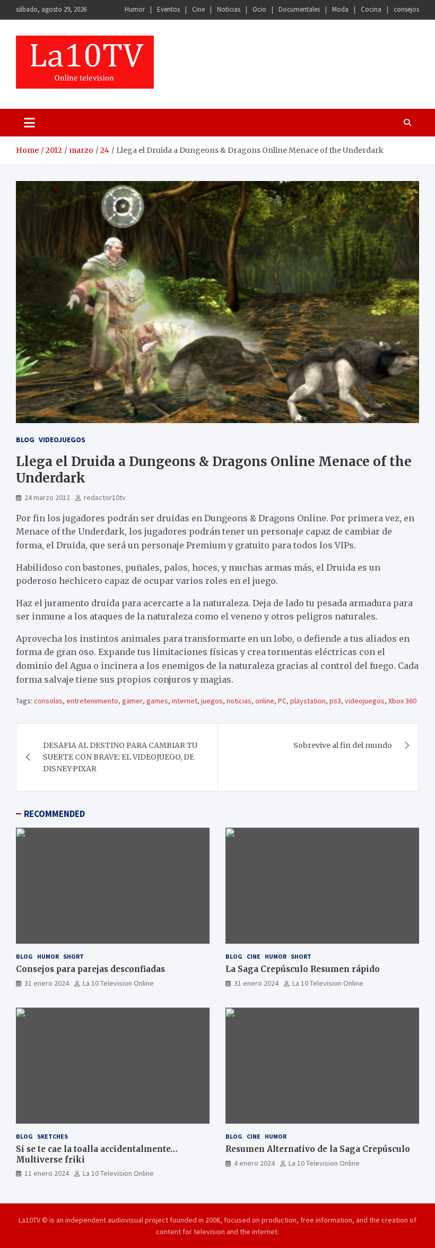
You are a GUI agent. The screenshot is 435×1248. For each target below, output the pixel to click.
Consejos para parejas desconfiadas (90, 969)
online (264, 700)
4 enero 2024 (254, 1163)
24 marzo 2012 (47, 497)
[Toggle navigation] (29, 122)
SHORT (73, 956)
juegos (212, 700)
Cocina (371, 9)
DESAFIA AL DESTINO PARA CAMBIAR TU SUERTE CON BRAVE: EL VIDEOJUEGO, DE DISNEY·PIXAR (120, 757)
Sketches (52, 1136)
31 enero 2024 (46, 983)
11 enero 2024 (46, 1173)
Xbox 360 (402, 700)
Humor (135, 9)
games (157, 700)
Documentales (299, 9)
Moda (340, 9)
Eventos (168, 9)
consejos (406, 9)
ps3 (335, 700)
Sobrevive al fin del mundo (342, 745)
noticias (239, 700)
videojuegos (365, 700)
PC (282, 700)
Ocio (259, 9)
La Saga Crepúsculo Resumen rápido (302, 969)
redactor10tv (105, 497)
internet (184, 700)
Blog (25, 439)
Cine (198, 9)
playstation (308, 700)
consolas (48, 700)
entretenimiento (92, 700)
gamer (132, 700)
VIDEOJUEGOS (62, 439)
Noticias (228, 9)
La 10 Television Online (118, 983)
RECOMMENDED (54, 814)
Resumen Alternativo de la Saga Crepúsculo (317, 1149)
